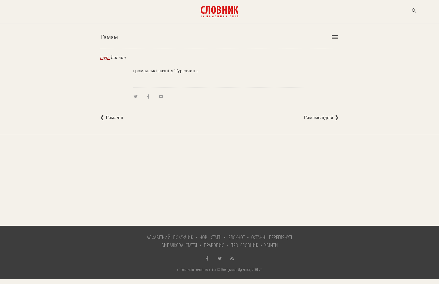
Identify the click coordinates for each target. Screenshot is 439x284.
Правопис (214, 245)
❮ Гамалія (111, 117)
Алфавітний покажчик (170, 237)
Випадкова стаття (179, 245)
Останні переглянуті (271, 237)
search (414, 11)
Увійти (271, 245)
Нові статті (210, 237)
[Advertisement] (219, 180)
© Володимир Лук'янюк (233, 269)
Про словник (244, 245)
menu (335, 37)
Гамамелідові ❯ (321, 117)
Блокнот (236, 237)
